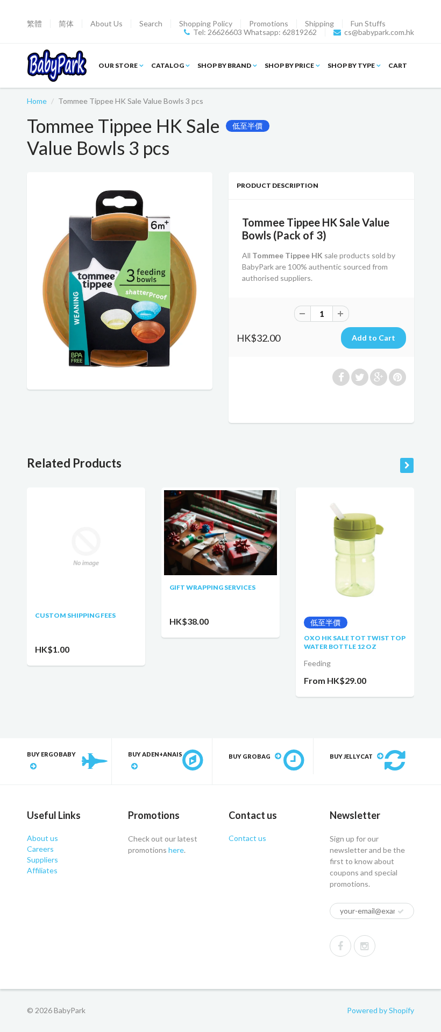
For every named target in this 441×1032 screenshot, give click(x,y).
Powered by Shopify (380, 1010)
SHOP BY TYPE (351, 65)
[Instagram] (364, 946)
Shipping (319, 23)
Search (150, 23)
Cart (397, 65)
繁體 (34, 23)
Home (37, 100)
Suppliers (42, 859)
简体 (66, 23)
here (175, 849)
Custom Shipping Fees (75, 615)
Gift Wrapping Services (212, 587)
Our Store (118, 65)
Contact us (247, 838)
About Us (106, 23)
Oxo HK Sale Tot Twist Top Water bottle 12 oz (355, 642)
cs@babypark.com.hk (379, 32)
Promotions (268, 23)
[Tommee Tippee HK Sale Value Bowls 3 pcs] (119, 279)
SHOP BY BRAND (224, 65)
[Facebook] (340, 946)
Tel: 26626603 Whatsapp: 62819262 (255, 32)
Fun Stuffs (368, 23)
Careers (40, 848)
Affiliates (42, 870)
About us (42, 838)
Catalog (167, 65)
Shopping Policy (205, 23)
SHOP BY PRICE (289, 65)
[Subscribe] (400, 911)
